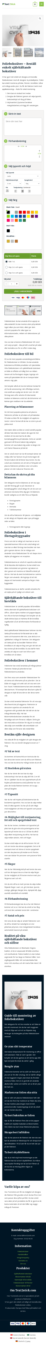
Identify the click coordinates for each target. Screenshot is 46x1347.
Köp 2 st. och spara (16, 267)
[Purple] (36, 216)
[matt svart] (8, 230)
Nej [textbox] (27, 183)
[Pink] (8, 220)
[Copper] (16, 241)
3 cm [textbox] (9, 183)
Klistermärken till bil (23, 1286)
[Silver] (12, 241)
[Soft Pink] (12, 220)
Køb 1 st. (12, 261)
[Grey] (16, 212)
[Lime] (8, 216)
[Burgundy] (32, 216)
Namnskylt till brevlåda (23, 1280)
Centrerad (22, 191)
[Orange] (28, 212)
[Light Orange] (16, 220)
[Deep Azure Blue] (16, 216)
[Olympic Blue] (12, 216)
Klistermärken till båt (23, 1277)
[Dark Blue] (24, 216)
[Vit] (12, 212)
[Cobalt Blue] (20, 216)
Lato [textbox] (9, 176)
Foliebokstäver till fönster (23, 1283)
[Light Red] (24, 212)
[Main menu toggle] (41, 4)
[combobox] (23, 176)
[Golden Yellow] (32, 212)
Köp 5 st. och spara (16, 273)
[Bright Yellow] (36, 212)
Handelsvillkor (23, 1254)
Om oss (23, 1263)
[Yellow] (28, 216)
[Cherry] (20, 212)
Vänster (16, 191)
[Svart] (8, 212)
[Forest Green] (24, 220)
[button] (40, 18)
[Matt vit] (12, 230)
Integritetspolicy (23, 1257)
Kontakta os (23, 1260)
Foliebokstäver (23, 1251)
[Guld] (8, 241)
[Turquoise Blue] (20, 220)
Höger (29, 191)
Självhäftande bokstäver (23, 1273)
